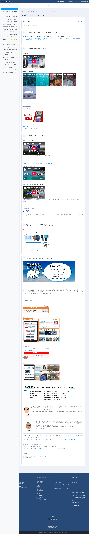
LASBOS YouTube (21, 480)
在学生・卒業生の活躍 (41, 499)
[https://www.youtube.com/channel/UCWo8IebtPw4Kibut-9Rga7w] (7, 2)
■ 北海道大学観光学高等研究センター (61, 488)
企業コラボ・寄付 (21, 489)
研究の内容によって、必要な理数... (10, 64)
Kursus (23, 11)
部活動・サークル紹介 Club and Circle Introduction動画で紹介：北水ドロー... (10, 34)
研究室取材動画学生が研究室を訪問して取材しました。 (10, 24)
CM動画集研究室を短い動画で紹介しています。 (10, 26)
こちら (36, 250)
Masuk (86, 1)
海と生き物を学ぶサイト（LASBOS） (10, 11)
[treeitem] (9, 10)
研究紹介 (38, 486)
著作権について (75, 482)
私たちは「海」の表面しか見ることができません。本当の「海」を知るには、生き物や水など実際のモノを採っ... (10, 67)
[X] (23, 211)
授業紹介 (38, 487)
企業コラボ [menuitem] (60, 5)
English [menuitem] (80, 5)
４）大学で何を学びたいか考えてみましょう (10, 47)
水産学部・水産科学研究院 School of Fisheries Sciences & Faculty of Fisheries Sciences (44, 11)
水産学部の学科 (39, 481)
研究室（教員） (39, 482)
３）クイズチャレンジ (60, 38)
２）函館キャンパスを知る (47, 38)
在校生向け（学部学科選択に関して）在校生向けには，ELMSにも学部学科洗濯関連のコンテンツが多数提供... (10, 72)
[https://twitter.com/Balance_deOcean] (2, 2)
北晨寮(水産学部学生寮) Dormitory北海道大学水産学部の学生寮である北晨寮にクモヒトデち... (10, 36)
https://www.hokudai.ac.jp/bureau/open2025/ (68, 439)
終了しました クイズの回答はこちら (10, 44)
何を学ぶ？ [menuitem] (43, 5)
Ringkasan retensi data (52, 526)
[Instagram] (26, 211)
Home (18, 477)
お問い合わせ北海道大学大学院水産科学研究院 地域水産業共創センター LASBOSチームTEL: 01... (10, 75)
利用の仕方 (74, 480)
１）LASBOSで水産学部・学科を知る (31, 38)
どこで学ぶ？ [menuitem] (35, 5)
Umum (4, 8)
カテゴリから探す (40, 492)
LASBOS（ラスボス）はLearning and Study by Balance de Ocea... (10, 49)
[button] (60, 1)
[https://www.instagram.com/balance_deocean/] (9, 2)
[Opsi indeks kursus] (17, 5)
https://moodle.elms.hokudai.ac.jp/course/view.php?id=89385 (52, 448)
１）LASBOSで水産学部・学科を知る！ (10, 19)
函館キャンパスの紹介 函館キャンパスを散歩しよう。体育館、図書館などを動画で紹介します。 (10, 31)
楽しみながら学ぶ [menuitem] (51, 5)
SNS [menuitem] (85, 5)
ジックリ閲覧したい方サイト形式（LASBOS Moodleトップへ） (10, 52)
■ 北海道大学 (56, 480)
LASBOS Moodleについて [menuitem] (70, 5)
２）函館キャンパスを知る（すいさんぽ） (10, 29)
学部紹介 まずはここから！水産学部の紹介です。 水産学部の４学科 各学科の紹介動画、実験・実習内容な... (10, 21)
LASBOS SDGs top (21, 483)
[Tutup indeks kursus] (2, 5)
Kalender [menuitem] (28, 5)
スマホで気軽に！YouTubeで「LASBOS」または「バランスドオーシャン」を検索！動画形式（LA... (10, 57)
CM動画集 (25, 127)
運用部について (75, 477)
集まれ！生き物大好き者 (41, 497)
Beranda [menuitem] (22, 5)
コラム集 (38, 498)
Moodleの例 (5, 54)
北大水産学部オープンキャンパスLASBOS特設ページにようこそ (10, 13)
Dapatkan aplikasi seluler (53, 527)
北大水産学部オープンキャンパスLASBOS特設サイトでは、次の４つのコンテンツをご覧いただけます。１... (10, 16)
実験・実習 (38, 489)
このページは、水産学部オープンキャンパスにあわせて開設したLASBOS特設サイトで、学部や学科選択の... (10, 69)
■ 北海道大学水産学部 (58, 482)
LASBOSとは (43, 437)
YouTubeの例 (5, 59)
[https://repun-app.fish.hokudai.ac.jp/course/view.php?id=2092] (33, 121)
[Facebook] (28, 211)
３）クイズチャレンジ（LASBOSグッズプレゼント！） (10, 41)
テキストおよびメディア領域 (9, 62)
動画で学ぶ (38, 493)
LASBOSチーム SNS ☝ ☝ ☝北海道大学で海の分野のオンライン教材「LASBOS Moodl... (10, 39)
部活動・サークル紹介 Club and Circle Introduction (37, 163)
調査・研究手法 (39, 490)
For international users (22, 487)
